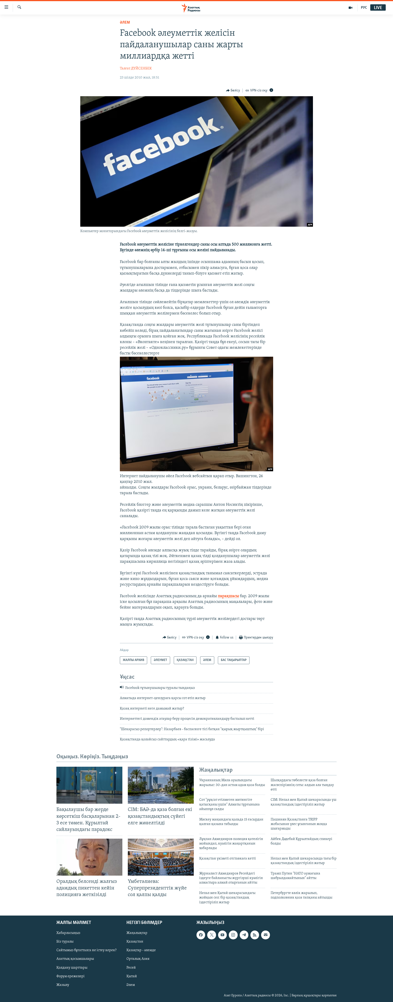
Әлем (130, 985)
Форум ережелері (70, 976)
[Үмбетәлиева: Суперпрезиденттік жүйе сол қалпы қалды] (161, 857)
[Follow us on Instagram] (233, 935)
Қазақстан (134, 941)
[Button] (233, 90)
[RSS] (254, 935)
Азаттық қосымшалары (75, 959)
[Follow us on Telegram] (244, 935)
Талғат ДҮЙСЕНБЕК (136, 68)
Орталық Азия (137, 959)
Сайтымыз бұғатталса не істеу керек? (86, 950)
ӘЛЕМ (125, 23)
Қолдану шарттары (71, 968)
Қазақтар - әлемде (141, 950)
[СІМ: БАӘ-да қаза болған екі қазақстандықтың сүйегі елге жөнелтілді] (161, 785)
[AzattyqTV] (351, 7)
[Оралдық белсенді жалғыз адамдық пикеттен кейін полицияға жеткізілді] (89, 857)
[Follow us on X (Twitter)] (211, 935)
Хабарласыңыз (68, 933)
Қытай (131, 976)
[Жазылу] (265, 935)
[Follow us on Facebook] (200, 935)
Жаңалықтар (136, 933)
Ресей (131, 968)
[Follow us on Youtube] (222, 935)
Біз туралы (64, 941)
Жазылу (62, 985)
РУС (364, 8)
